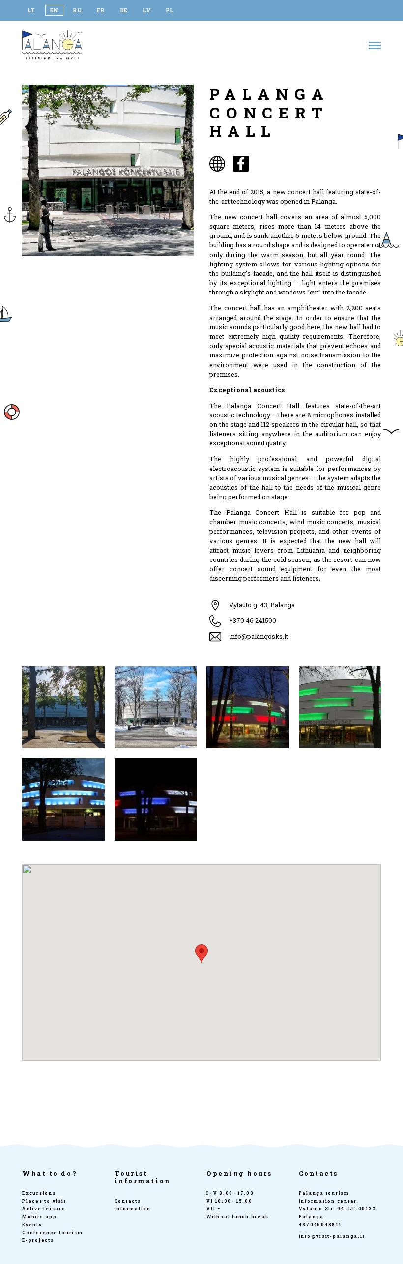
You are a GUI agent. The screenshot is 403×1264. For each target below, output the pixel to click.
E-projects (38, 1240)
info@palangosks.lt (258, 636)
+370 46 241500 (252, 620)
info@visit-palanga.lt (332, 1236)
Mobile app (39, 1216)
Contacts (128, 1201)
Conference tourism (52, 1232)
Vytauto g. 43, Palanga (262, 605)
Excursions (39, 1193)
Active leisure (44, 1208)
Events (32, 1224)
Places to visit (44, 1201)
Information (133, 1208)
